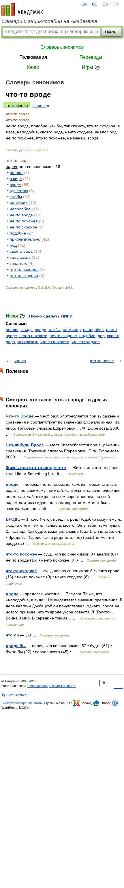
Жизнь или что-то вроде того (36, 467)
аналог (16, 172)
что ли (12, 635)
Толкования (33, 57)
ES (105, 4)
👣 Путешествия (13, 695)
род (13, 245)
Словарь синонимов (62, 47)
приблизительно (25, 239)
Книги (33, 67)
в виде (16, 178)
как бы (16, 196)
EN (84, 4)
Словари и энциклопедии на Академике (49, 21)
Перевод (41, 105)
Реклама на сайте (62, 685)
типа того (18, 263)
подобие (18, 233)
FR (115, 4)
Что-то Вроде (19, 416)
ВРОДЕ (13, 519)
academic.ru (22, 9)
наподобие (20, 209)
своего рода (21, 251)
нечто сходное (23, 227)
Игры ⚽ (91, 67)
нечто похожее (24, 221)
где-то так (19, 190)
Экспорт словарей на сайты (21, 703)
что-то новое (102, 360)
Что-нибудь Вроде (25, 445)
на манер (19, 203)
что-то (20, 360)
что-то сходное (24, 275)
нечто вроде (21, 215)
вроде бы (16, 645)
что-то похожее (24, 269)
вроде (15, 184)
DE (94, 4)
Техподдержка (37, 685)
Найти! (111, 32)
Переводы (91, 57)
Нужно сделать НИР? (50, 316)
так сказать (20, 257)
